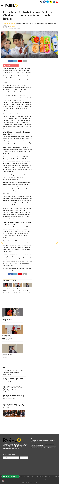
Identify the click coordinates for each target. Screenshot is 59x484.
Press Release (11, 23)
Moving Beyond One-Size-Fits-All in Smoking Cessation (27, 290)
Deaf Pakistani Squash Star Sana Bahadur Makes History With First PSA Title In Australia (17, 293)
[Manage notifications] (3, 481)
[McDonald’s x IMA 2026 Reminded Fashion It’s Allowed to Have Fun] (7, 286)
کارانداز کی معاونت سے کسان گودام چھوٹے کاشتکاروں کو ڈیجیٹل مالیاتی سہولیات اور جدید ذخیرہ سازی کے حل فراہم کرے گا (12, 387)
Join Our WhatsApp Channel (10, 476)
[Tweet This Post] (15, 60)
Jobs (24, 476)
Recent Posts (5, 306)
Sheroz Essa (12, 26)
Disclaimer (54, 476)
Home (4, 23)
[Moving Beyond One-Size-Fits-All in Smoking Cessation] (27, 286)
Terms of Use (45, 478)
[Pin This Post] (20, 60)
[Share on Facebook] (10, 60)
